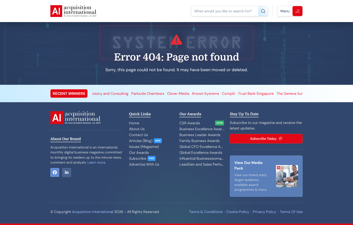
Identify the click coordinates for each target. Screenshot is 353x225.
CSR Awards (189, 123)
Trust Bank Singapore (223, 93)
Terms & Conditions (206, 211)
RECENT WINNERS (69, 93)
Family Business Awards (199, 140)
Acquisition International (92, 211)
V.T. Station (287, 93)
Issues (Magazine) (144, 146)
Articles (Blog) (140, 140)
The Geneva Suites (259, 93)
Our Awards (139, 152)
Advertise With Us (144, 164)
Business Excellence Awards (201, 129)
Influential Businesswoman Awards (201, 158)
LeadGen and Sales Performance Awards (201, 164)
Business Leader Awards (199, 134)
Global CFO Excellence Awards (201, 146)
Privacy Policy (264, 211)
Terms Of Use (291, 211)
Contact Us (138, 134)
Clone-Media (145, 93)
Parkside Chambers (114, 93)
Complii (195, 93)
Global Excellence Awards (200, 152)
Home (134, 123)
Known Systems (172, 93)
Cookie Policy (237, 211)
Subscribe (137, 158)
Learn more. (96, 162)
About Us (137, 129)
